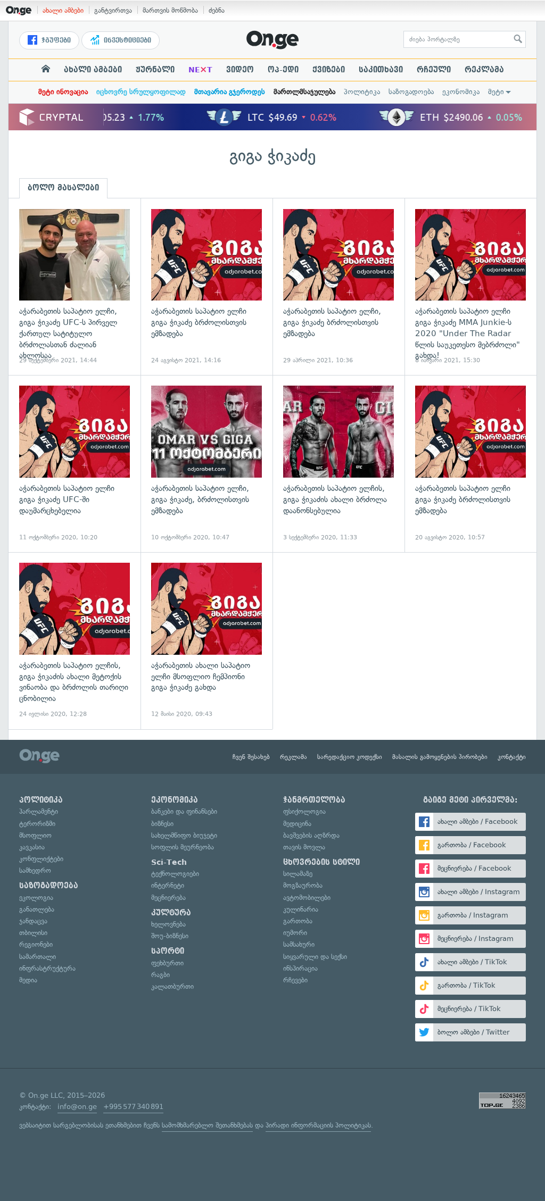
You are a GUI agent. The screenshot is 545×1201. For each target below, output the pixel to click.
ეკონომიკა (461, 92)
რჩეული (434, 69)
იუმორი (295, 933)
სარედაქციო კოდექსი (349, 757)
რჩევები (295, 980)
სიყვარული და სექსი (315, 957)
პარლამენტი (38, 811)
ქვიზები (328, 69)
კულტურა (171, 912)
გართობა (297, 921)
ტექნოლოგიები (175, 874)
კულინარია (300, 909)
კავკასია (32, 847)
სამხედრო (35, 870)
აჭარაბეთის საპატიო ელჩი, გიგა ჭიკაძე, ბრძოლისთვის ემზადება (206, 463)
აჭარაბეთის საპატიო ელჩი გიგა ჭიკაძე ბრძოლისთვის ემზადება (206, 287)
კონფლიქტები (41, 859)
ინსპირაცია (300, 968)
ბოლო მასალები (63, 188)
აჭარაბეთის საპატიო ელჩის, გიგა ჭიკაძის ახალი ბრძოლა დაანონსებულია (338, 463)
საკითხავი (381, 69)
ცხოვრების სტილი (321, 862)
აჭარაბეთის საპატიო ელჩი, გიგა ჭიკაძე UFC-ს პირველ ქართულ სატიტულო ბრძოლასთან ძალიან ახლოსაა (75, 287)
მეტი (496, 92)
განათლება (36, 909)
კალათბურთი (172, 986)
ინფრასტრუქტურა (47, 968)
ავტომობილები (307, 898)
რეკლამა (484, 69)
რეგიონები (36, 944)
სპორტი (167, 951)
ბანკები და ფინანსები (184, 811)
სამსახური (299, 944)
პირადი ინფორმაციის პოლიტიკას (318, 1125)
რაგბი (160, 975)
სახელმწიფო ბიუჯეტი (184, 835)
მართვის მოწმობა (170, 10)
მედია (28, 980)
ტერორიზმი (37, 824)
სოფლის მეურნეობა (182, 847)
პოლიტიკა (362, 92)
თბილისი (33, 933)
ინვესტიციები (126, 40)
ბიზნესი (162, 824)
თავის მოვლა (304, 847)
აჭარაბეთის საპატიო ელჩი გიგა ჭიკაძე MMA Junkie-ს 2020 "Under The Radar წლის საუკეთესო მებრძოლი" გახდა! (470, 287)
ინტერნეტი (167, 885)
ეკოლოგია (36, 898)
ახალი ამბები (63, 10)
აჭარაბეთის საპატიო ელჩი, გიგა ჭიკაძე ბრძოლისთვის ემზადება (338, 287)
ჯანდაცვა (33, 921)
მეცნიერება (168, 898)
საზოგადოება (411, 92)
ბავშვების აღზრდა (311, 835)
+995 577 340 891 (133, 1107)
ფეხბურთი (167, 963)
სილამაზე (297, 874)
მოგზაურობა (303, 885)
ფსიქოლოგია (304, 811)
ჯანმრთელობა (314, 800)
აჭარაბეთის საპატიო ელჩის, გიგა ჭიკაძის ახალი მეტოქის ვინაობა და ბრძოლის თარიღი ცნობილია (75, 640)
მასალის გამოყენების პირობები (440, 757)
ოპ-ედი (283, 69)
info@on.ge (77, 1107)
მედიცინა (297, 824)
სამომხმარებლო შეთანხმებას (207, 1125)
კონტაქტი (512, 757)
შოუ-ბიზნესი (169, 936)
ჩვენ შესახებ (251, 757)
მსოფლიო (35, 835)
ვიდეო (240, 69)
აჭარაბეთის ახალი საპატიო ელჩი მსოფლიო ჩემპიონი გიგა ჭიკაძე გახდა (206, 640)
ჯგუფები (55, 40)
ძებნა (217, 10)
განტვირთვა (113, 10)
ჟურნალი (155, 69)
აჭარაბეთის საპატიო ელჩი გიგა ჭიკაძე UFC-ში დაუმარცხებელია (75, 463)
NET (200, 69)
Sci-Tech (169, 862)
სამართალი (37, 957)
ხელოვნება (168, 924)
